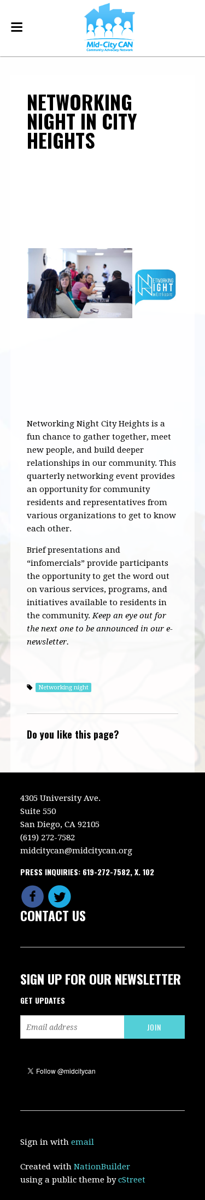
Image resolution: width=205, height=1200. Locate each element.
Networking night (63, 687)
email (82, 1142)
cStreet (131, 1180)
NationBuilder (102, 1167)
